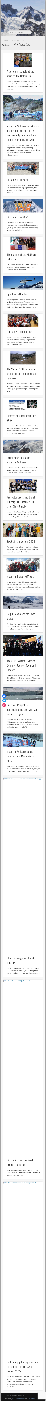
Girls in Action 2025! (18, 179)
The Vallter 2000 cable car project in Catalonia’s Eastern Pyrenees (22, 373)
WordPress (31, 1399)
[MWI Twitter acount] (4, 700)
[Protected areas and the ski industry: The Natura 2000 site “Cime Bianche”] (23, 486)
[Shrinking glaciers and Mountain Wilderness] (23, 446)
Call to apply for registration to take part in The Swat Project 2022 (22, 1366)
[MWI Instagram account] (4, 705)
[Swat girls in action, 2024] (23, 530)
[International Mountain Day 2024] (23, 404)
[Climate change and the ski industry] (23, 866)
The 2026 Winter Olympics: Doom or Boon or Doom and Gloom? (21, 665)
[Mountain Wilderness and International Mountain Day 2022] (23, 740)
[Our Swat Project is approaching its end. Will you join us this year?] (23, 693)
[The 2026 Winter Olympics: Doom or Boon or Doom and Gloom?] (23, 645)
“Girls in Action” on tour (19, 331)
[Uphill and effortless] (23, 283)
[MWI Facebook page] (4, 696)
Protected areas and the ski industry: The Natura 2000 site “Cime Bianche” (21, 501)
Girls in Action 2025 (18, 217)
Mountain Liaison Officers (20, 576)
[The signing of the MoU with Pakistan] (23, 243)
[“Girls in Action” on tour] (23, 320)
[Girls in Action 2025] (23, 206)
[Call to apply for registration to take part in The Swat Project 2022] (23, 1269)
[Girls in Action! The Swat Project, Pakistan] (23, 1068)
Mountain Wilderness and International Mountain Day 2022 (21, 756)
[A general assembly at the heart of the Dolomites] (23, 60)
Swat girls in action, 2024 (21, 541)
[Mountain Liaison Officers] (23, 565)
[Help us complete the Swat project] (23, 602)
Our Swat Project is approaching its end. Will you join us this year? (22, 709)
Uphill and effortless (18, 294)
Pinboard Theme (18, 1399)
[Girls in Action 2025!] (23, 168)
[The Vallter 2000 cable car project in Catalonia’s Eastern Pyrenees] (23, 358)
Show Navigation (36, 21)
